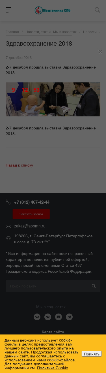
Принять (91, 354)
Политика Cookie (52, 367)
